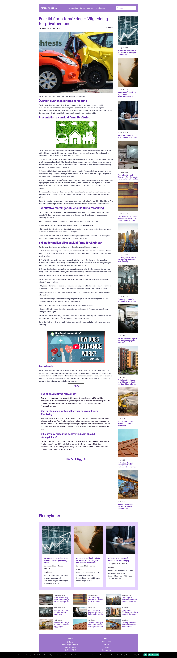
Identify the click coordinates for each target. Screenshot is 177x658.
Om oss (82, 8)
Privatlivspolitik (153, 655)
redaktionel (109, 27)
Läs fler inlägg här (76, 459)
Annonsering (73, 8)
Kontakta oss (100, 8)
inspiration (48, 572)
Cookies (90, 8)
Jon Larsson (57, 28)
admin (92, 566)
